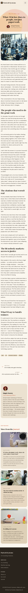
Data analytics (4, 567)
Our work (3, 577)
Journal (3, 579)
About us (3, 574)
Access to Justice (13, 355)
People (20, 355)
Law (2, 355)
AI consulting (4, 562)
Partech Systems (9, 3)
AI (6, 355)
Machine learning (5, 565)
